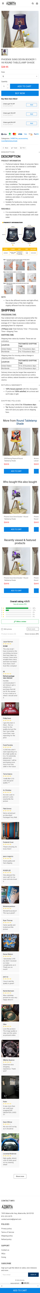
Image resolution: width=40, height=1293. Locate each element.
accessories (23, 138)
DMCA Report (15, 1283)
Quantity (4, 82)
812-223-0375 (6, 1216)
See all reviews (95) (20, 604)
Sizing (3, 1257)
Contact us (5, 1250)
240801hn (14, 138)
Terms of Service (7, 1232)
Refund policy (6, 1239)
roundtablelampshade (9, 141)
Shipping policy (7, 1236)
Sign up (33, 1274)
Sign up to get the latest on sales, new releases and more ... (19, 1269)
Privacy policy (6, 1229)
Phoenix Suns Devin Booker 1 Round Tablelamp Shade (16, 518)
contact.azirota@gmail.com (11, 1219)
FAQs (3, 1254)
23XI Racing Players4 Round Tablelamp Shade (13, 460)
